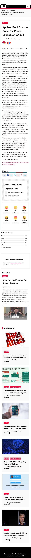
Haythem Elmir (11, 189)
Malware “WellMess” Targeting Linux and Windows (15, 463)
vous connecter (16, 263)
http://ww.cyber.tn (13, 196)
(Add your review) (6, 247)
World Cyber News (15, 387)
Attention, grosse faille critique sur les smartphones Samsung (15, 427)
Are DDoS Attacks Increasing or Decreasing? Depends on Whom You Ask (15, 356)
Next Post (5, 272)
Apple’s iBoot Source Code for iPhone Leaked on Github (15, 31)
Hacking (5, 23)
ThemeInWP (20, 556)
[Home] (3, 6)
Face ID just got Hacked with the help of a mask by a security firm (15, 534)
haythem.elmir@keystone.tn (16, 192)
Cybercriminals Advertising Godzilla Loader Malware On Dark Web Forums (14, 499)
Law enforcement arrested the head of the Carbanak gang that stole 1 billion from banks (15, 392)
